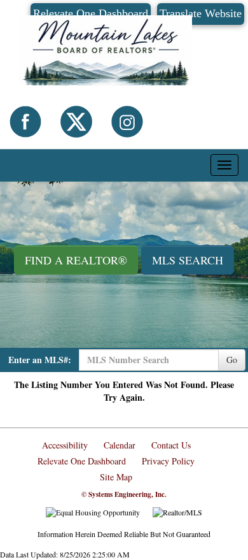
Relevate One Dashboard (82, 461)
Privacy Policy (168, 461)
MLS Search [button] (187, 260)
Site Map (116, 477)
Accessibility (65, 445)
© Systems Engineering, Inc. (124, 494)
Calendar (119, 445)
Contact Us (171, 445)
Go (231, 360)
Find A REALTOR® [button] (76, 260)
